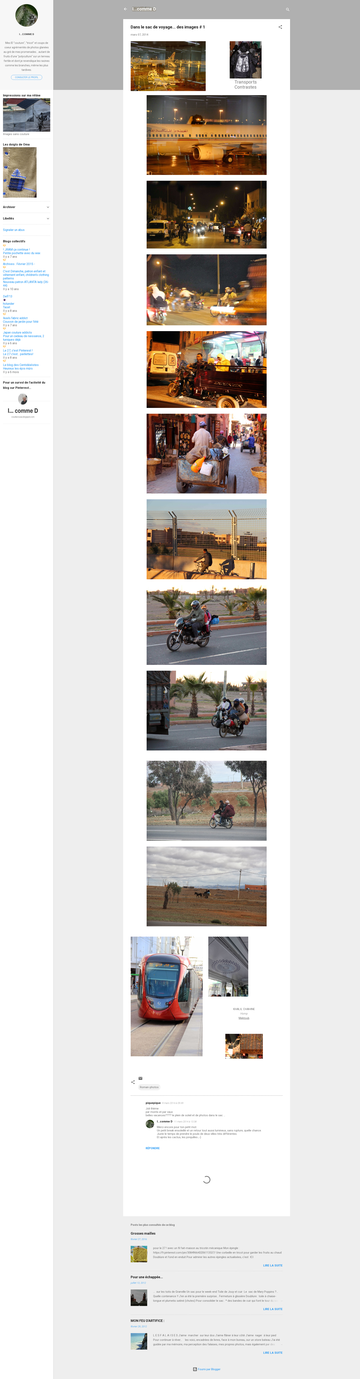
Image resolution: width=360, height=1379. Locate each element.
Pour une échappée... (147, 1277)
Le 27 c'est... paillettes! (18, 354)
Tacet (6, 307)
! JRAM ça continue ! (16, 249)
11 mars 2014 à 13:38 (185, 1121)
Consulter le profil (26, 77)
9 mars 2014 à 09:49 (172, 1103)
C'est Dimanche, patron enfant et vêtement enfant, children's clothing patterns (26, 275)
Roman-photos (149, 1087)
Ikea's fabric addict (15, 318)
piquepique (153, 1103)
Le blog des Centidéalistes (21, 365)
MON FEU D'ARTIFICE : (147, 1321)
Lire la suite (273, 1265)
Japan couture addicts (17, 332)
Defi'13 (7, 296)
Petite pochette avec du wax (21, 253)
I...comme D (144, 9)
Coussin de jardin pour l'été (20, 321)
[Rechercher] (288, 10)
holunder (8, 303)
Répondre (153, 1148)
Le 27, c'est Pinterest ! (18, 350)
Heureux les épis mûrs (18, 368)
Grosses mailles (143, 1233)
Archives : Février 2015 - (19, 264)
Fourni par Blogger (208, 1369)
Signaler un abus (14, 230)
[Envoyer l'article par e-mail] (140, 1079)
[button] (280, 28)
